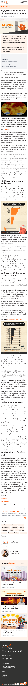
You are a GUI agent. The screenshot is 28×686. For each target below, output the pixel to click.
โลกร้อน (10, 533)
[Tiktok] (18, 651)
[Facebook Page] (3, 651)
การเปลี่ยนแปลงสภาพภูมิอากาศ (11, 512)
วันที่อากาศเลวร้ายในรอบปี (7, 65)
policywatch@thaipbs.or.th (9, 666)
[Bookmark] (25, 509)
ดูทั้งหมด (23, 564)
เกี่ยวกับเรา (4, 677)
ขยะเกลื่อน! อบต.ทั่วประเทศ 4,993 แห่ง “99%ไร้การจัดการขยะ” (13, 584)
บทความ (3, 672)
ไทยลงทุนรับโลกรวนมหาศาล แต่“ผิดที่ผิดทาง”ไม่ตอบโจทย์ (13, 631)
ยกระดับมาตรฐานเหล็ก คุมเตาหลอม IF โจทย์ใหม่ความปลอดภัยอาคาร (12, 608)
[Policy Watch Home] (4, 2)
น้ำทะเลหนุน (20, 525)
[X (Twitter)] (6, 651)
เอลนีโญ (11, 530)
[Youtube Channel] (8, 651)
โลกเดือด (16, 533)
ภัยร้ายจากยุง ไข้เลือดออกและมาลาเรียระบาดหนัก (11, 63)
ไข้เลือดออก (23, 533)
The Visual (4, 675)
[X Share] (18, 684)
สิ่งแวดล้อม (12, 587)
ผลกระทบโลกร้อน (6, 527)
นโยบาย (3, 671)
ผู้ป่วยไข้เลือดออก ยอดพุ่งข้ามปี (14, 319)
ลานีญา (22, 527)
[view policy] (25, 518)
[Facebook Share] (15, 684)
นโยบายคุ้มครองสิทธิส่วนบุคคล (9, 667)
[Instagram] (13, 651)
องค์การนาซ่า (4, 498)
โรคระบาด (4, 533)
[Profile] (21, 3)
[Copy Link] (23, 684)
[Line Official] (16, 651)
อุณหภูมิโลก (4, 530)
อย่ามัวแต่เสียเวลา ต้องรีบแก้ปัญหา (9, 66)
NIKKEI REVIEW (5, 502)
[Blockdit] (21, 651)
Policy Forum (5, 674)
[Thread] (11, 651)
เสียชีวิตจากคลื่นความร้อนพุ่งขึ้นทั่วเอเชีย (10, 61)
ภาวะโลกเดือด (15, 527)
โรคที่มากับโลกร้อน (20, 530)
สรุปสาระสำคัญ (5, 59)
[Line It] (21, 684)
